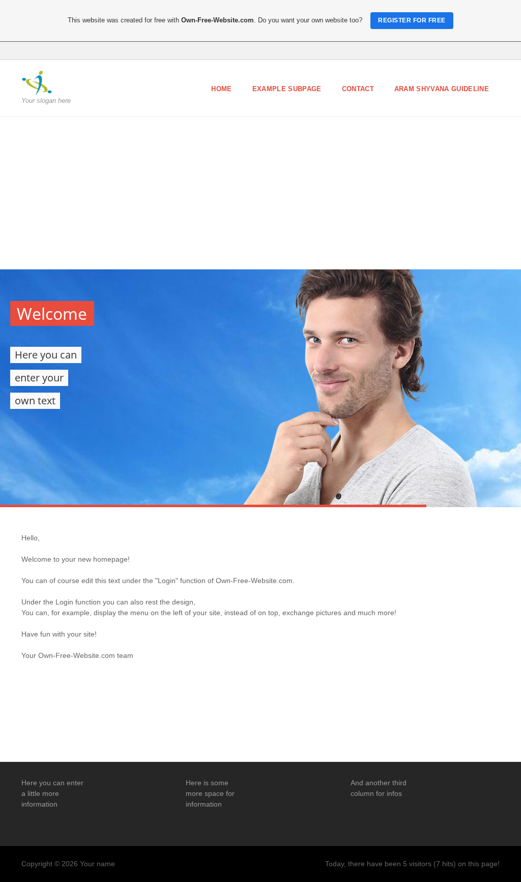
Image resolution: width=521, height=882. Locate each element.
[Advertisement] (260, 193)
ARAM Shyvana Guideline (441, 89)
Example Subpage (287, 89)
